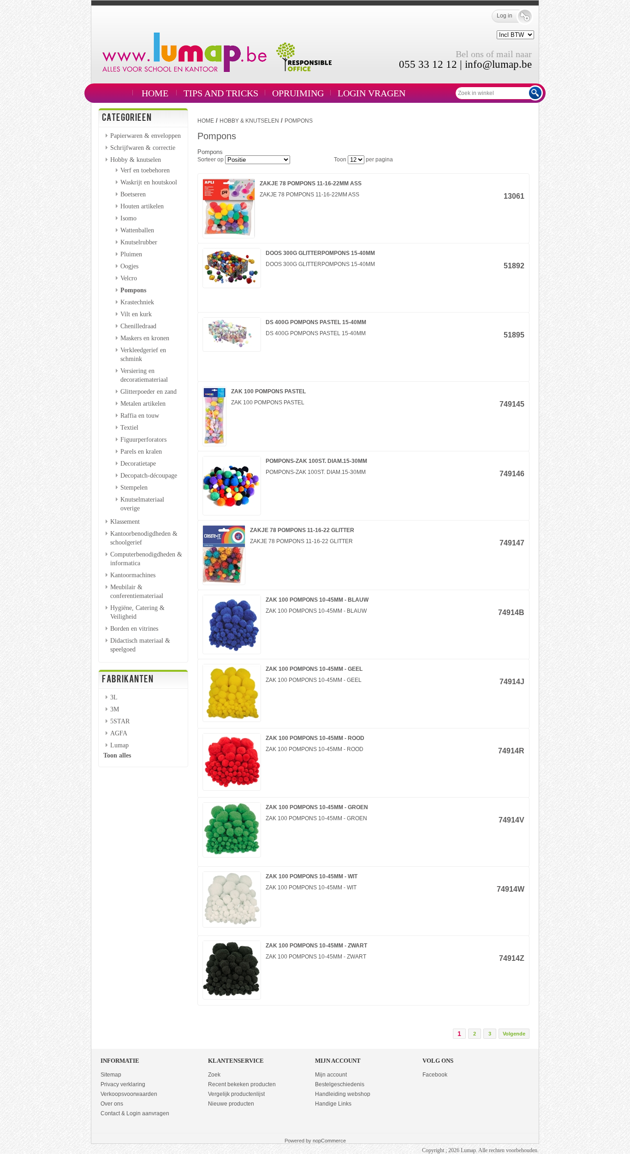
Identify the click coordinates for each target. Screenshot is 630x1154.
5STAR (120, 721)
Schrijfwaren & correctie (142, 147)
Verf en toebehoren (145, 170)
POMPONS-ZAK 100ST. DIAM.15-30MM (316, 461)
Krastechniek (137, 302)
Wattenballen (137, 230)
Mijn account (331, 1074)
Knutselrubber (138, 242)
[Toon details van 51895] (232, 348)
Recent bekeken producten (242, 1084)
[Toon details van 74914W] (232, 924)
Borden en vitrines (134, 628)
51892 (514, 266)
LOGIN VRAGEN (371, 93)
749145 (511, 404)
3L (114, 697)
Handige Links (333, 1104)
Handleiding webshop (342, 1094)
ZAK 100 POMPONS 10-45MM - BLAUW (317, 600)
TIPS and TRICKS (221, 93)
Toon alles (117, 755)
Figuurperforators (143, 439)
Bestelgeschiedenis (339, 1084)
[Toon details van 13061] (229, 234)
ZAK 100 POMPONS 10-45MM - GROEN (317, 807)
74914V (511, 820)
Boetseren (133, 194)
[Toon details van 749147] (224, 581)
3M (114, 709)
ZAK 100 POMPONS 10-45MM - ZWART (316, 945)
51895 (514, 335)
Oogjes (129, 266)
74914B (511, 612)
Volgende (514, 1033)
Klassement (125, 521)
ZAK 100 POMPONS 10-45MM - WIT (311, 876)
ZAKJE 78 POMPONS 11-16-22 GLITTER (302, 530)
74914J (511, 682)
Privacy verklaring (123, 1084)
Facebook (434, 1074)
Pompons (133, 290)
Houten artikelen (142, 206)
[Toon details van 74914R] (232, 787)
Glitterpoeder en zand (148, 391)
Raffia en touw (139, 415)
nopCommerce (329, 1140)
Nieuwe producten (231, 1104)
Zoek (214, 1074)
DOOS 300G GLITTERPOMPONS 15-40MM (320, 253)
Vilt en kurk (136, 314)
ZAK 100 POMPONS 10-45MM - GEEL (314, 669)
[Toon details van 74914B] (232, 650)
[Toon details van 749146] (232, 512)
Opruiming (298, 93)
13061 (514, 196)
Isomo (128, 218)
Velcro (128, 278)
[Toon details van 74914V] (232, 854)
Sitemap (111, 1074)
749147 (511, 543)
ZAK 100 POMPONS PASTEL (268, 391)
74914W (510, 889)
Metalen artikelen (143, 403)
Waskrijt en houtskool (148, 182)
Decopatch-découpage (148, 475)
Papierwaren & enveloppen (145, 135)
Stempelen (134, 487)
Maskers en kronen (144, 338)
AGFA (118, 733)
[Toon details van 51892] (232, 284)
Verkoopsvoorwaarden (129, 1094)
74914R (511, 751)
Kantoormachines (132, 575)
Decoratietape (138, 463)
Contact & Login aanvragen (135, 1113)
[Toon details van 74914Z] (232, 996)
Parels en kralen (141, 451)
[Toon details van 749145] (214, 442)
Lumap (119, 745)
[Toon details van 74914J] (232, 718)
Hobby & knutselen (135, 159)
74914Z (511, 958)
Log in (504, 15)
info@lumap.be (498, 64)
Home (155, 93)
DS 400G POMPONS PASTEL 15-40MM (316, 322)
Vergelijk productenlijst (236, 1094)
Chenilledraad (138, 326)
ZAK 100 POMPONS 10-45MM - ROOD (315, 738)
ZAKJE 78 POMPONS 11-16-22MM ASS (311, 183)
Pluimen (131, 254)
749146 (511, 474)
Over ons (112, 1104)
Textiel (129, 427)
